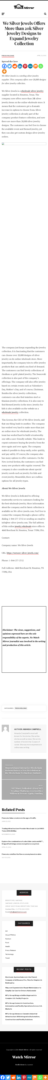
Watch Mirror (23, 1050)
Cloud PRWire (10, 935)
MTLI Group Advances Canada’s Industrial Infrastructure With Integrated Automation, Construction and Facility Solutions (22, 1016)
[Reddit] (14, 66)
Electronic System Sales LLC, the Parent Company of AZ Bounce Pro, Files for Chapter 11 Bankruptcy (23, 980)
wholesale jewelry (10, 412)
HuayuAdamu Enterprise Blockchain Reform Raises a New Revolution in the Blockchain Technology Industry (23, 770)
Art (6, 931)
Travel (7, 958)
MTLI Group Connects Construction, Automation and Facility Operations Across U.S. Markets (23, 1006)
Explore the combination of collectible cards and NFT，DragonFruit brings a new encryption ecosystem (23, 842)
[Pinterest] (25, 66)
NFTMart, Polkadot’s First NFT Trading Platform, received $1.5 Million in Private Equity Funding (26, 791)
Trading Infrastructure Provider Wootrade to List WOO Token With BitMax (23, 830)
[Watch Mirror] (24, 6)
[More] (4, 71)
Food (7, 943)
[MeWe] (30, 66)
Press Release (8, 55)
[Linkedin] (20, 66)
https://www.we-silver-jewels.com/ (23, 553)
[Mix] (35, 66)
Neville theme (20, 1064)
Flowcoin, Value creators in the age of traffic (19, 818)
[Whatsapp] (40, 66)
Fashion (8, 939)
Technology (9, 954)
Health (7, 946)
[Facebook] (4, 66)
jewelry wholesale (23, 526)
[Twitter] (9, 66)
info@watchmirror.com (18, 912)
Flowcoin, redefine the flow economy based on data (21, 854)
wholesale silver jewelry (32, 91)
